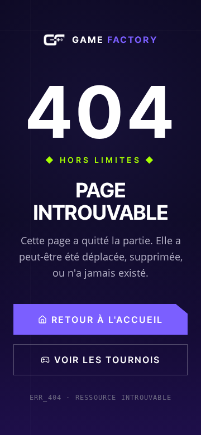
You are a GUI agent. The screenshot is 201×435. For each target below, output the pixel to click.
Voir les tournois (107, 359)
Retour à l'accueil (107, 319)
